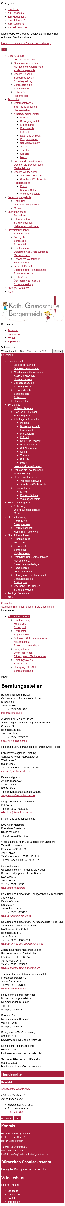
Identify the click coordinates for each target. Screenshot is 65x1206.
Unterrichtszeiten (23, 103)
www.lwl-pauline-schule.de (16, 915)
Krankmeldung (22, 233)
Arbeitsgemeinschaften (27, 114)
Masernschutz (22, 255)
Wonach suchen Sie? (13, 351)
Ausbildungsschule (24, 70)
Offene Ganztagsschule (27, 204)
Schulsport (20, 241)
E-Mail (15, 1112)
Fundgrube (20, 237)
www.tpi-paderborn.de (13, 988)
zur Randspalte (16, 13)
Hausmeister (21, 95)
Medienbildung (22, 168)
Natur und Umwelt (30, 135)
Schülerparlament (30, 143)
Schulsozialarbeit (23, 85)
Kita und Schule (29, 190)
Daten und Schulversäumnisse (31, 251)
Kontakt (12, 337)
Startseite (13, 330)
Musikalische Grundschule (29, 66)
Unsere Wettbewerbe (26, 172)
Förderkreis (20, 215)
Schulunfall (20, 244)
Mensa (17, 208)
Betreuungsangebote (19, 197)
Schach (24, 153)
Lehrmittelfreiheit (23, 266)
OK (4, 50)
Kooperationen (22, 182)
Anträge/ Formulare (18, 288)
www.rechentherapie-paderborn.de (20, 968)
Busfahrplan (20, 277)
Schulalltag (14, 99)
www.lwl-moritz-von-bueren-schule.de (22, 943)
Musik (23, 157)
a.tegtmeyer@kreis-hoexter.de (18, 795)
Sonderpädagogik (24, 77)
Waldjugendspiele (30, 193)
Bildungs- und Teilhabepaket (30, 270)
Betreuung (20, 201)
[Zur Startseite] (32, 320)
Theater (24, 150)
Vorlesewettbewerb (31, 175)
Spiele (23, 146)
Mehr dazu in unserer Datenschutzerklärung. (26, 43)
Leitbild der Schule (24, 59)
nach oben (7, 1118)
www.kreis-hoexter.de (13, 888)
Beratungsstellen (23, 273)
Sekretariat (20, 92)
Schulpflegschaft (23, 222)
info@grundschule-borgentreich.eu (29, 1154)
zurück (17, 1118)
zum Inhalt (13, 9)
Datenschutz (15, 334)
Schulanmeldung (23, 284)
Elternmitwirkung (17, 212)
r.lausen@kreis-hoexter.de (15, 771)
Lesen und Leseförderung (28, 161)
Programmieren (29, 139)
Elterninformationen (19, 230)
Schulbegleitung (23, 81)
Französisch (27, 128)
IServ (10, 291)
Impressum (14, 341)
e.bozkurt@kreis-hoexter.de (16, 812)
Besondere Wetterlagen (27, 259)
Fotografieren (21, 262)
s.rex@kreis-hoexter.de (14, 740)
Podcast (24, 117)
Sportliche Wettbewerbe (33, 179)
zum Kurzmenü (16, 24)
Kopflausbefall (22, 248)
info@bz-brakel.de (11, 712)
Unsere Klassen (23, 74)
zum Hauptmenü (17, 16)
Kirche (23, 186)
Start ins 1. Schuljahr (25, 106)
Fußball (24, 132)
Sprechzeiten (21, 88)
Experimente (27, 124)
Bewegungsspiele (30, 121)
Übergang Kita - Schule (27, 280)
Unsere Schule (16, 56)
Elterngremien (22, 219)
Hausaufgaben (22, 110)
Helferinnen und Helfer (26, 226)
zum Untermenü (16, 20)
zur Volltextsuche (17, 27)
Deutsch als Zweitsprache (28, 164)
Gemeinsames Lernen (26, 63)
